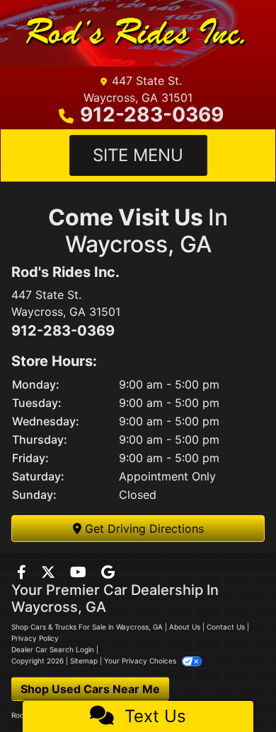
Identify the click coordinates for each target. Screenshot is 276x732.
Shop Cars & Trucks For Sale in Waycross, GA (87, 626)
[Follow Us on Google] (108, 573)
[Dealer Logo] (132, 33)
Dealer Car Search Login (52, 649)
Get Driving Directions (142, 528)
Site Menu (138, 155)
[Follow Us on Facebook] (23, 573)
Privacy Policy (35, 638)
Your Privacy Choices (141, 660)
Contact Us (226, 626)
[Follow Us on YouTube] (80, 573)
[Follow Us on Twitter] (49, 573)
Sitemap (84, 660)
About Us (184, 626)
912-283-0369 (152, 114)
